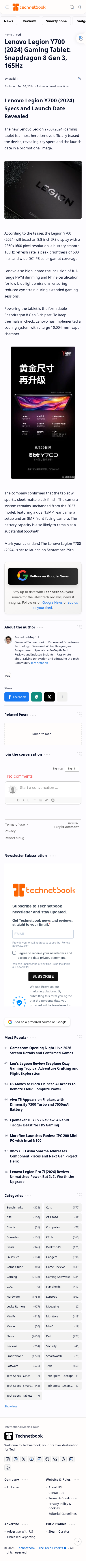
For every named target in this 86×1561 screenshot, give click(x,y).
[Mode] (79, 7)
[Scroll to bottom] (78, 1542)
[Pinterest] (47, 1459)
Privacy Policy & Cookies (60, 1506)
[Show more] (10, 1406)
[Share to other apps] (62, 697)
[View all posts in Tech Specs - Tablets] (23, 1396)
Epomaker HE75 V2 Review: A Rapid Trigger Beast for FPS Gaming (39, 1122)
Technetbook (39, 663)
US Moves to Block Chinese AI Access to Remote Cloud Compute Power (42, 1086)
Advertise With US (20, 1531)
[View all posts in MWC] (63, 1326)
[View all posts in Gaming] (23, 1277)
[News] (8, 21)
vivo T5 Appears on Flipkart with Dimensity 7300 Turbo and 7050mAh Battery (40, 1104)
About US (55, 1487)
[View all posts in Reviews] (23, 1346)
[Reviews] (29, 21)
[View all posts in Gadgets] (63, 1257)
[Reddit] (7, 1467)
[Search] (72, 7)
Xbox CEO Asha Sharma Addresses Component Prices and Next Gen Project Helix (44, 1156)
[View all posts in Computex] (63, 1227)
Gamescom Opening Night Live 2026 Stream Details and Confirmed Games (41, 1050)
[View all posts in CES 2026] (63, 1217)
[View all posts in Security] (63, 1346)
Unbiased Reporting (21, 1537)
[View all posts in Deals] (23, 1247)
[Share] (79, 78)
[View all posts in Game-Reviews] (63, 1267)
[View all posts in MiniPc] (23, 1316)
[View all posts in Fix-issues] (23, 1257)
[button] (16, 697)
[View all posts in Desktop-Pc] (63, 1247)
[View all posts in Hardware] (23, 1297)
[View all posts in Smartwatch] (63, 1356)
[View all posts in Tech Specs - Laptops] (63, 1376)
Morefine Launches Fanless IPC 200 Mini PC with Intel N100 (43, 1138)
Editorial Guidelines (63, 1513)
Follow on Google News (49, 576)
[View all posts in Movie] (23, 1326)
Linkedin (13, 1487)
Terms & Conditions (63, 1498)
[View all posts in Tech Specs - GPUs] (23, 1376)
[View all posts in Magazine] (63, 1306)
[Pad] (8, 675)
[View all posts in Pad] (63, 1336)
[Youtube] (31, 1459)
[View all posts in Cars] (63, 1207)
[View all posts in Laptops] (63, 1297)
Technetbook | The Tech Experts (40, 1548)
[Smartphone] (56, 21)
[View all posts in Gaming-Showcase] (63, 1277)
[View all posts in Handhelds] (63, 1287)
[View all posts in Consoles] (23, 1237)
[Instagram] (15, 1459)
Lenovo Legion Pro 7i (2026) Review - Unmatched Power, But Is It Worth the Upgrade (42, 1177)
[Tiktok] (39, 1459)
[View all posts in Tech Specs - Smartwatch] (63, 1386)
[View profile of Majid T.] (27, 637)
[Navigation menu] (6, 7)
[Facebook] (7, 1459)
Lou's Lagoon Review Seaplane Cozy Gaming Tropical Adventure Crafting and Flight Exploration (44, 1068)
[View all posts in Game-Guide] (23, 1267)
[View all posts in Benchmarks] (23, 1207)
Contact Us (56, 1493)
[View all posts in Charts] (23, 1227)
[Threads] (63, 1459)
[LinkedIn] (71, 1459)
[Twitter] (23, 1459)
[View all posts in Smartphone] (23, 1356)
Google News (52, 602)
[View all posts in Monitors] (63, 1316)
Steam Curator (59, 1531)
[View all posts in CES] (23, 1217)
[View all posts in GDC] (23, 1287)
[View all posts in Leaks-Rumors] (23, 1306)
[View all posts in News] (23, 1336)
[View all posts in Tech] (63, 1366)
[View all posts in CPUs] (63, 1237)
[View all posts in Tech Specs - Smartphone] (23, 1386)
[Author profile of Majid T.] (11, 79)
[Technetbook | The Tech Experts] (28, 6)
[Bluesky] (55, 1459)
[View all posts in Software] (23, 1366)
